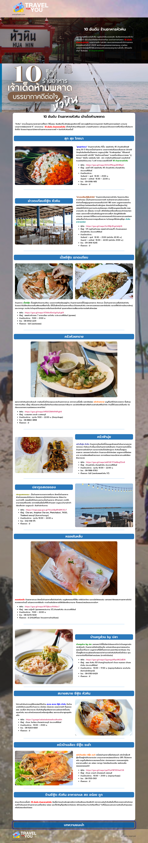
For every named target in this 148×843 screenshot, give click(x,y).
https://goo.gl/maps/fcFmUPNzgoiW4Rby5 (105, 165)
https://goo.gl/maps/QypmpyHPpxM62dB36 (106, 659)
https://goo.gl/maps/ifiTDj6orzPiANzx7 (42, 606)
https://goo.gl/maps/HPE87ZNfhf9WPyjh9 (43, 411)
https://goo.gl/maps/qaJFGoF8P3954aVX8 (105, 770)
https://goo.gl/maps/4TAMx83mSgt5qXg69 (44, 312)
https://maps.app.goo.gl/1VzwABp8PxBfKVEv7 (46, 509)
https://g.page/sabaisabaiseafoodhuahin (44, 719)
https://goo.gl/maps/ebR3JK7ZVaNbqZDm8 (105, 462)
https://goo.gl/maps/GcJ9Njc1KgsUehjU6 (104, 226)
